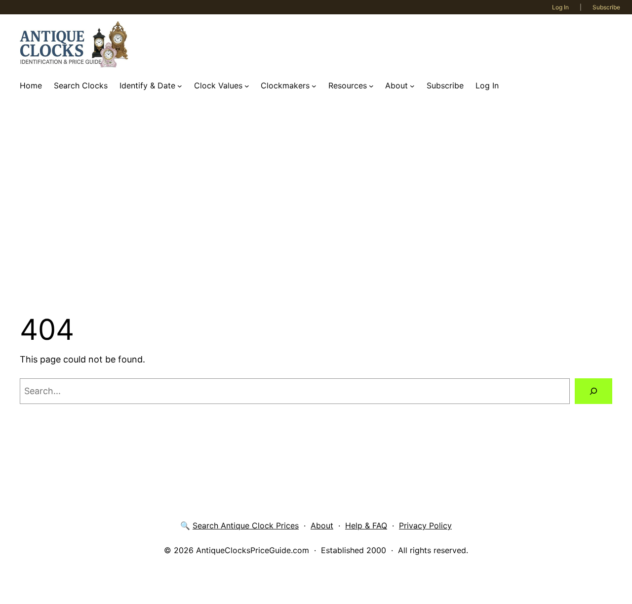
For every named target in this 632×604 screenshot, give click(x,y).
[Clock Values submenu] (246, 85)
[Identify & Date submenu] (179, 85)
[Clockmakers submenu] (314, 85)
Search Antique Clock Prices (246, 525)
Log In (560, 7)
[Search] (593, 391)
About (322, 525)
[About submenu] (412, 85)
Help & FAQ (366, 525)
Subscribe (606, 7)
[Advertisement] (316, 204)
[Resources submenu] (371, 85)
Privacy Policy (425, 525)
